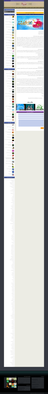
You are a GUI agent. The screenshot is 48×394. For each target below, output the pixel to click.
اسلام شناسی (28, 7)
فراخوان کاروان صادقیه (31, 0)
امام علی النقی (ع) (13, 215)
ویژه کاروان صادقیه (13, 363)
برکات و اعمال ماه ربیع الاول (10, 78)
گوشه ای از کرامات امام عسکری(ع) (9, 47)
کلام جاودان (41, 7)
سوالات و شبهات (13, 286)
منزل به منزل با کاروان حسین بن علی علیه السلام (8, 93)
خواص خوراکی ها (13, 265)
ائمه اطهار (37, 7)
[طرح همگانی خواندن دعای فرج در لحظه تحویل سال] (13, 164)
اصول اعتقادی (13, 200)
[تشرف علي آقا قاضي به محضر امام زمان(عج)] (13, 162)
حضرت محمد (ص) (13, 252)
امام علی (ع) (13, 214)
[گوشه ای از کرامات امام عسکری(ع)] (13, 48)
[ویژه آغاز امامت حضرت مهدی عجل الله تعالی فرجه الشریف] (13, 71)
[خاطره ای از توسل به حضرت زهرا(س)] (13, 127)
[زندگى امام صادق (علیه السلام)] (30, 23)
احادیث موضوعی (13, 187)
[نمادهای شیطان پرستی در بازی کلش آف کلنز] (13, 125)
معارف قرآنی (13, 343)
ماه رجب (13, 329)
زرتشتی (13, 280)
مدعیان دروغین (13, 336)
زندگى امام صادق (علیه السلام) (30, 13)
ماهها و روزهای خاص (12, 333)
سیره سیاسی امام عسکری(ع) (10, 50)
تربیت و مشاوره (13, 235)
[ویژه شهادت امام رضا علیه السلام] (13, 87)
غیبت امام (13, 313)
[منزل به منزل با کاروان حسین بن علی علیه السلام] (13, 94)
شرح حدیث (13, 292)
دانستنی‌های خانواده (13, 270)
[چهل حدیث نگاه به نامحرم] (13, 167)
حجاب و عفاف (13, 242)
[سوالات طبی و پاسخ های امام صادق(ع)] (13, 153)
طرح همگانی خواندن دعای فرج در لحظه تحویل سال (8, 163)
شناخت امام (13, 294)
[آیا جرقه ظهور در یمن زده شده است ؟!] (13, 169)
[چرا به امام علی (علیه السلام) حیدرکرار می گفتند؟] (13, 25)
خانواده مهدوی (13, 264)
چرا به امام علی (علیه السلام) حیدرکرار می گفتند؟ (8, 24)
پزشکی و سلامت (13, 7)
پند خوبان (13, 231)
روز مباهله (13, 277)
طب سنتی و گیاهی (13, 300)
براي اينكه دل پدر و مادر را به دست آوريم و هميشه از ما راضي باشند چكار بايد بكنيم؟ (8, 132)
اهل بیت (13, 224)
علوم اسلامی (13, 307)
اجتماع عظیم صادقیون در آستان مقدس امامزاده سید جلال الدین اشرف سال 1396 (8, 145)
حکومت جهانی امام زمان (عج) (12, 259)
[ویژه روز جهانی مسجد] (13, 89)
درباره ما (38, 0)
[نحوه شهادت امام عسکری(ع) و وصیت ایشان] (13, 64)
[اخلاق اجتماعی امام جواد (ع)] (13, 30)
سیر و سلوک (13, 287)
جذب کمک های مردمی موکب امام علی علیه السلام (8, 139)
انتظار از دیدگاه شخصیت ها (12, 223)
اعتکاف (13, 203)
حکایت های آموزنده (13, 256)
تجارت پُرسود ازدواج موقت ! (10, 129)
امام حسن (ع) (13, 207)
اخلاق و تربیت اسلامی (24, 7)
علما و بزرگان (13, 306)
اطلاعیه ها (13, 201)
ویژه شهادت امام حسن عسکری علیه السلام (9, 73)
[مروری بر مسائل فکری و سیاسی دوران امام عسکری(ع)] (13, 61)
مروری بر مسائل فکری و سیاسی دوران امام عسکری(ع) (9, 60)
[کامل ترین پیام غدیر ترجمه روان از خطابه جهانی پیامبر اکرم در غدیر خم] (13, 107)
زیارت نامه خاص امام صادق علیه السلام (35, 0)
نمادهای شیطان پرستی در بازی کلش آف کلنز (9, 124)
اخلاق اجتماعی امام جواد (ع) (10, 29)
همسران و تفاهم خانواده (12, 357)
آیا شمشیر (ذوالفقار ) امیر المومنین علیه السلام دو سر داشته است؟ (20, 109)
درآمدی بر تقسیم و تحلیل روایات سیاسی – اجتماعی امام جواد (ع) (9, 40)
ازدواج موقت (13, 196)
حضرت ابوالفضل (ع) (13, 245)
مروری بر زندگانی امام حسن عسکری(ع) (9, 52)
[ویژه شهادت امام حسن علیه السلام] (13, 84)
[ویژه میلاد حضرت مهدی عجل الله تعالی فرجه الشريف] (13, 117)
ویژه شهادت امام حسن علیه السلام (9, 83)
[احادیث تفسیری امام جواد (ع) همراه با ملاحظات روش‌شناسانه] (13, 38)
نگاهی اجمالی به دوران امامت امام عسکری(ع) (9, 45)
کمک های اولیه (13, 326)
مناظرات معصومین (13, 347)
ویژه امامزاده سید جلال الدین (12, 362)
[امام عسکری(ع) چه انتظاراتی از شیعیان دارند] (13, 43)
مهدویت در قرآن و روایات (12, 350)
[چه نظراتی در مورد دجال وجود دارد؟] (13, 151)
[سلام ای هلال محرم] (13, 92)
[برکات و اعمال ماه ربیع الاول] (13, 79)
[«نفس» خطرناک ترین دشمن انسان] (13, 156)
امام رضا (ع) (13, 210)
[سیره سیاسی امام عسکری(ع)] (13, 51)
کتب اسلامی (13, 321)
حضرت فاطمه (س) (13, 251)
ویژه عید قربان (11, 111)
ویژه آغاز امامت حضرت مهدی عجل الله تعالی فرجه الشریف (8, 71)
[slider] (6, 11)
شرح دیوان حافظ (13, 293)
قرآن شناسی (13, 320)
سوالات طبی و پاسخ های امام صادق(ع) (9, 152)
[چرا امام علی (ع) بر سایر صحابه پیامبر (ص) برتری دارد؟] (30, 108)
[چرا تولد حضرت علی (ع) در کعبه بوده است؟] (13, 27)
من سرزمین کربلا (10, 98)
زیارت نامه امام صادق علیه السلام (9, 134)
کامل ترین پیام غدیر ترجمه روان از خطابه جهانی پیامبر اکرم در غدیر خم (8, 106)
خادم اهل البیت (41, 14)
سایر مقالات (13, 285)
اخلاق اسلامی (13, 189)
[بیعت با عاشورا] (13, 102)
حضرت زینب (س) (13, 249)
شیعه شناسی (13, 298)
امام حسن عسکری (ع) (12, 208)
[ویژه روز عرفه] (13, 114)
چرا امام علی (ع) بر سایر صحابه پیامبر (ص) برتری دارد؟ (30, 109)
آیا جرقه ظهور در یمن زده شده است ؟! (9, 168)
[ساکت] (7, 11)
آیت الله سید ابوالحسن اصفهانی (12, 182)
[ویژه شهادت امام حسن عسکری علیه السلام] (13, 74)
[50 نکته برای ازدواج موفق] (13, 143)
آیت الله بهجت (13, 181)
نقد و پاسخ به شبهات (13, 354)
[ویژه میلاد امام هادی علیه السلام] (13, 109)
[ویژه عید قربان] (13, 112)
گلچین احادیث (13, 327)
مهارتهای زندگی (13, 348)
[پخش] (13, 11)
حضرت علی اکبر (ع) (13, 250)
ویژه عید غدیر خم (10, 103)
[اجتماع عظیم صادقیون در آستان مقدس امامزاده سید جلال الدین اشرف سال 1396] (13, 145)
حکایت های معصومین (12, 258)
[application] (9, 12)
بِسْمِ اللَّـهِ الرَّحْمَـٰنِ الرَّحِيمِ (42, 0)
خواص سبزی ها (13, 266)
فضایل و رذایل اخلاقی (12, 315)
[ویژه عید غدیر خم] (13, 104)
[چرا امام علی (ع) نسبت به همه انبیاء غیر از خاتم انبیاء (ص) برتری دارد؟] (39, 108)
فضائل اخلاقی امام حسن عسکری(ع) (9, 55)
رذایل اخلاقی (13, 273)
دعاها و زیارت (13, 272)
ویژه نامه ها (13, 364)
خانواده (16, 7)
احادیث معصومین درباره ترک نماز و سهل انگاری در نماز (8, 147)
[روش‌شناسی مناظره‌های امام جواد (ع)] (13, 32)
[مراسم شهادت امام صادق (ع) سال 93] (13, 138)
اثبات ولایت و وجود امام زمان (12, 186)
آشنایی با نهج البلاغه (13, 180)
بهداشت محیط (13, 228)
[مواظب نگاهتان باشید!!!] (13, 174)
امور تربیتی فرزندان (13, 221)
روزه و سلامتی (13, 279)
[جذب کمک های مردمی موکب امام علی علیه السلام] (13, 140)
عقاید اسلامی (13, 305)
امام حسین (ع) (13, 209)
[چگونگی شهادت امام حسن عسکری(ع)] (13, 66)
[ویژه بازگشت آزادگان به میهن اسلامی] (13, 76)
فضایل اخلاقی (13, 314)
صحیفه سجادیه (13, 299)
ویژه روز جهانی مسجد (10, 88)
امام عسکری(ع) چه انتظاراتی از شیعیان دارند (9, 42)
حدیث (31, 7)
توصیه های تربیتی (13, 238)
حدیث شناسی (13, 244)
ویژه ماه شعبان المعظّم (10, 171)
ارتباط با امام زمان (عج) (12, 193)
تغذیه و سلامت (13, 237)
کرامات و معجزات (13, 322)
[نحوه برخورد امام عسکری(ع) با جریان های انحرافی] (13, 58)
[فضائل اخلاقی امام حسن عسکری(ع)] (13, 56)
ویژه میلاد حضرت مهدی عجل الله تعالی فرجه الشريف (9, 116)
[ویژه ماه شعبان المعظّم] (13, 172)
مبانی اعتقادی (13, 334)
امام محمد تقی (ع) (13, 217)
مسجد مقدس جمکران (12, 341)
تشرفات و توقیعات (13, 236)
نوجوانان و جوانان (13, 356)
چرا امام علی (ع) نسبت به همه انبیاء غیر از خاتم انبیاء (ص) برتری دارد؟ (39, 109)
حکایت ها (19, 7)
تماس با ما (28, 0)
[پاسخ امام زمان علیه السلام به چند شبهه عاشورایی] (13, 97)
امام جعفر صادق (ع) (36, 14)
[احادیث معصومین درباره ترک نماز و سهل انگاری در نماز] (13, 148)
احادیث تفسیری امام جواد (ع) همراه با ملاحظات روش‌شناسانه (8, 37)
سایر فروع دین (13, 284)
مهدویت (34, 7)
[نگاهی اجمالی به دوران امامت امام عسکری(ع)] (13, 46)
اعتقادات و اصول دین (13, 202)
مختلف (13, 335)
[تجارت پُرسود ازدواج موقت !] (13, 130)
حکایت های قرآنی (13, 257)
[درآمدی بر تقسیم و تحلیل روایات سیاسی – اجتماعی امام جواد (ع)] (13, 40)
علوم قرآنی (13, 308)
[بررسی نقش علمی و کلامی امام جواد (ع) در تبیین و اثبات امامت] (13, 35)
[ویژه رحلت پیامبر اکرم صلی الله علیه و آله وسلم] (13, 81)
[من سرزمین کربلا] (13, 99)
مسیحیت (13, 342)
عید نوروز (13, 312)
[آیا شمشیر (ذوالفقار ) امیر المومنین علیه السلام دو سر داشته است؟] (20, 108)
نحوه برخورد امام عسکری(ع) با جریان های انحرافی (8, 57)
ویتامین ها (13, 361)
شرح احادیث (13, 291)
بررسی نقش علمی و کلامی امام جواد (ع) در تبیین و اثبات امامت (8, 34)
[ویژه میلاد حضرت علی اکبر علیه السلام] (13, 120)
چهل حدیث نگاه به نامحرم (10, 166)
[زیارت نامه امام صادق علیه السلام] (13, 135)
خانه (43, 7)
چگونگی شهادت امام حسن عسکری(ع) (9, 65)
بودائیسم (13, 229)
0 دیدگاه (28, 14)
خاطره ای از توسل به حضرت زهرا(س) (9, 126)
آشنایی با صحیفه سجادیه (12, 179)
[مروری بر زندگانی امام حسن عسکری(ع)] (13, 53)
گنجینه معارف (13, 328)
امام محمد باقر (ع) (13, 216)
